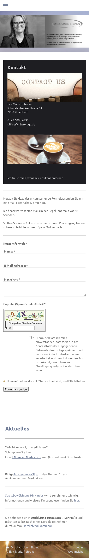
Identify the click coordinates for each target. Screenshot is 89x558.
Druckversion (19, 547)
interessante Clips (26, 474)
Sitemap (35, 547)
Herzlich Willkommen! (37, 525)
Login (79, 547)
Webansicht (75, 551)
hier (76, 500)
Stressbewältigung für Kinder (24, 495)
